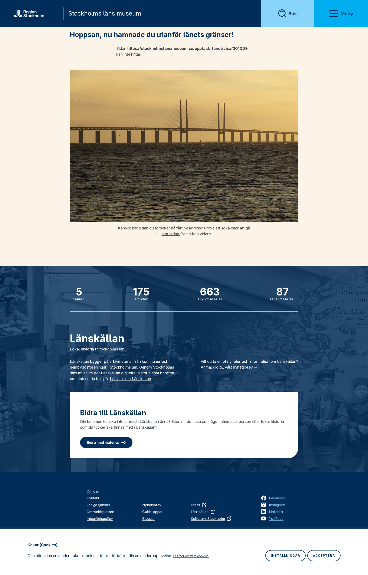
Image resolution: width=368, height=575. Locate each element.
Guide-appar (152, 512)
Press (195, 505)
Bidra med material (103, 442)
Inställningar (285, 555)
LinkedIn (276, 512)
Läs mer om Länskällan (130, 378)
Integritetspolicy (100, 518)
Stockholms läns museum (104, 13)
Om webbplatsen (100, 512)
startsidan (171, 234)
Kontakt (93, 498)
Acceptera (324, 555)
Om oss (93, 491)
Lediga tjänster (98, 505)
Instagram (277, 505)
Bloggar (148, 518)
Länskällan (199, 512)
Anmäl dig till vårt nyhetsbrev (227, 367)
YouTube (276, 518)
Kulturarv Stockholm (208, 518)
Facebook (277, 498)
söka (225, 228)
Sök (292, 13)
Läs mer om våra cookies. (191, 556)
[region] (184, 552)
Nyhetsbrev (151, 505)
